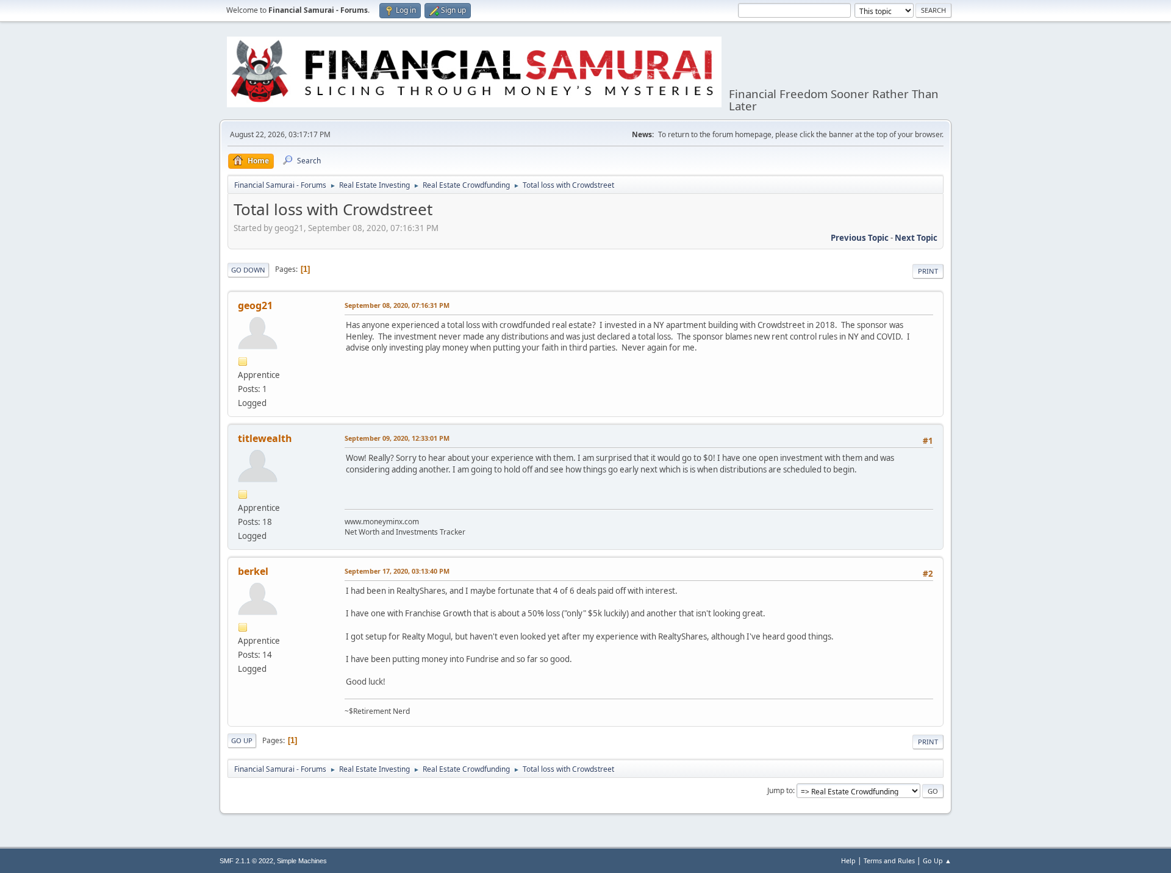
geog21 (255, 305)
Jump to (780, 790)
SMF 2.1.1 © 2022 (246, 860)
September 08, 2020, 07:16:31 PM (397, 305)
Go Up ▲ (937, 860)
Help (848, 860)
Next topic (916, 237)
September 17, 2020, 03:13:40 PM (397, 570)
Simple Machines (302, 860)
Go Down (248, 269)
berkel (253, 571)
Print (928, 271)
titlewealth (265, 438)
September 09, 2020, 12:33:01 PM (397, 438)
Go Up (241, 740)
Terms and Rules (889, 860)
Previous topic (860, 237)
